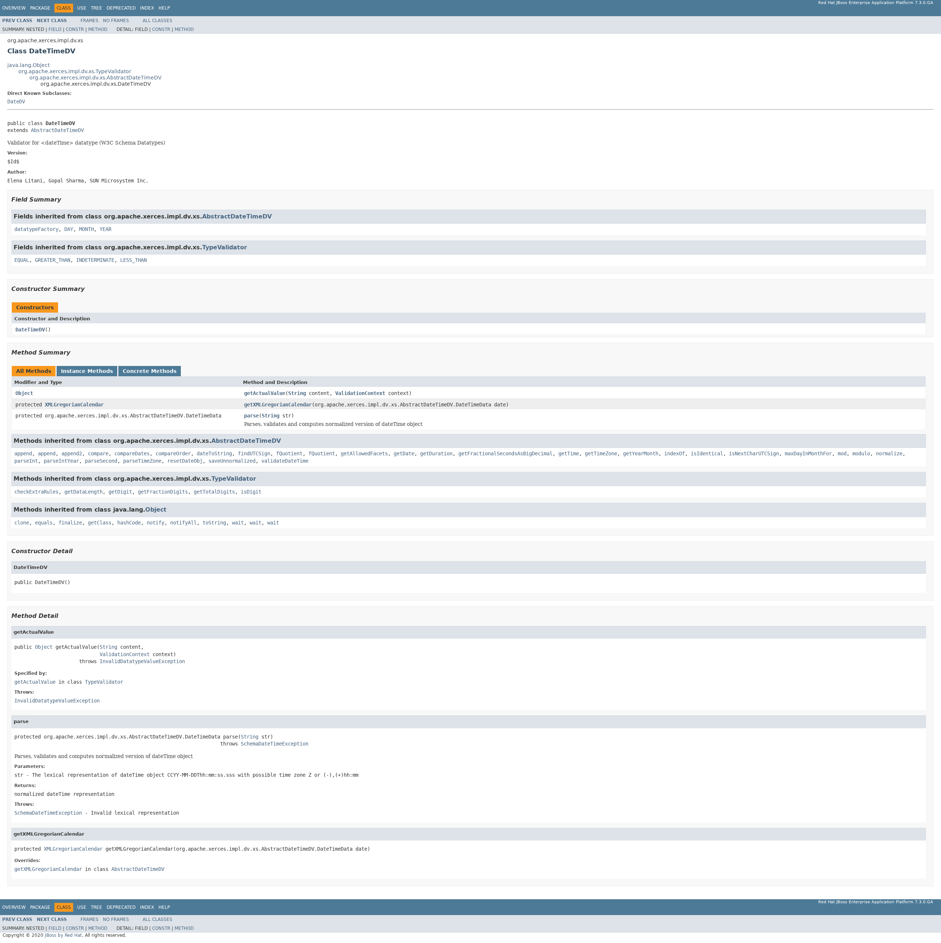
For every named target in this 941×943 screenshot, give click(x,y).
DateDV (16, 101)
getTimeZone (601, 453)
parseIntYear (61, 461)
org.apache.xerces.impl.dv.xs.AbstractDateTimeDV (95, 78)
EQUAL (21, 260)
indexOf (674, 453)
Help (164, 8)
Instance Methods (87, 371)
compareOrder (173, 453)
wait (238, 523)
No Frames (116, 20)
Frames (89, 20)
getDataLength (83, 492)
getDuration (436, 453)
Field (55, 29)
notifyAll (183, 523)
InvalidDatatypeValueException (142, 661)
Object (24, 393)
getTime (568, 453)
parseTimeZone (142, 461)
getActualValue (264, 393)
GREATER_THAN (52, 260)
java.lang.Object (28, 65)
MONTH (86, 229)
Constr (75, 29)
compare (98, 453)
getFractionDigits (163, 492)
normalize (889, 453)
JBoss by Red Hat (63, 935)
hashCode (129, 523)
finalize (70, 523)
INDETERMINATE (95, 260)
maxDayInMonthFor (808, 453)
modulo (861, 453)
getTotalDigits (214, 492)
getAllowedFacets (364, 453)
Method (97, 29)
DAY (68, 229)
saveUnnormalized (231, 461)
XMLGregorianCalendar (74, 405)
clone (21, 523)
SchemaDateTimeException (274, 744)
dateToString (214, 453)
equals (44, 523)
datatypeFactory (36, 229)
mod (842, 453)
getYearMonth (640, 453)
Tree (96, 8)
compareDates (132, 453)
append (23, 453)
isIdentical (707, 453)
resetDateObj (185, 461)
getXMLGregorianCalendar (278, 405)
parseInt (26, 461)
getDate (404, 453)
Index (147, 8)
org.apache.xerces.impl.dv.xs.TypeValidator (74, 71)
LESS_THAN (133, 260)
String (297, 393)
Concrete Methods (149, 371)
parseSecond (101, 461)
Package (40, 8)
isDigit (251, 492)
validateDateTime (284, 461)
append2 (71, 453)
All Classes (157, 20)
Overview (14, 8)
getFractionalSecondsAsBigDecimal (505, 453)
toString (214, 523)
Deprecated (121, 8)
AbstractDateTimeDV (57, 130)
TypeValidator (224, 247)
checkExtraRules (36, 492)
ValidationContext (360, 393)
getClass (99, 523)
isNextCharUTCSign (754, 453)
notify (155, 523)
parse (251, 416)
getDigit (120, 492)
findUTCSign (254, 453)
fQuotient (289, 453)
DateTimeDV (30, 329)
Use (81, 8)
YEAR (105, 229)
